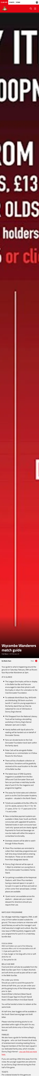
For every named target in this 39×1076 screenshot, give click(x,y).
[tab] (4, 2)
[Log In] (37, 2)
